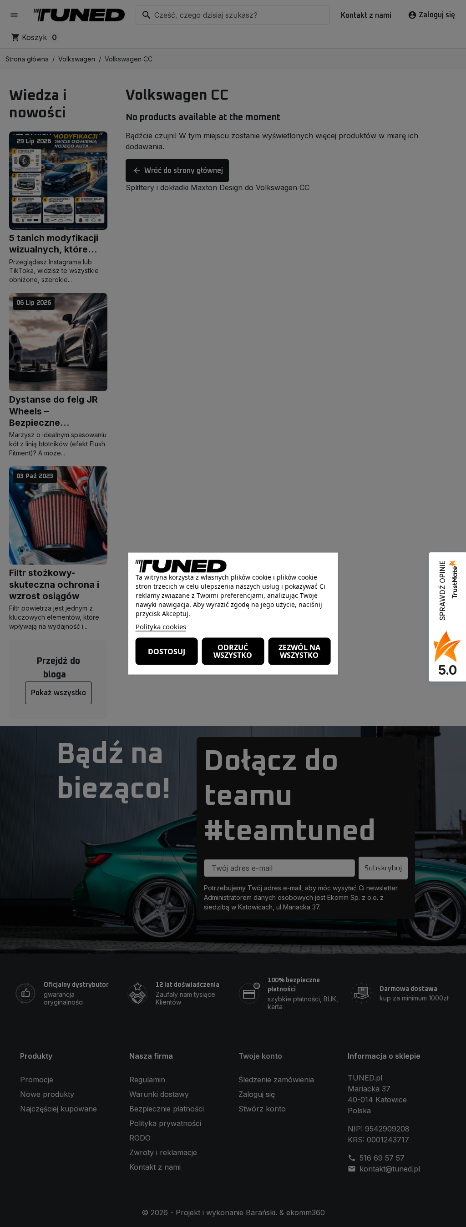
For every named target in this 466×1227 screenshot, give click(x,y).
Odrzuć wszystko (232, 651)
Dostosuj (166, 651)
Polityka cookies (161, 626)
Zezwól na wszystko (299, 651)
